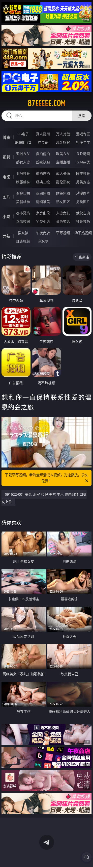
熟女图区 (63, 201)
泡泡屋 (43, 241)
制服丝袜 (23, 181)
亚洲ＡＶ (23, 153)
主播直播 (63, 162)
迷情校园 (23, 221)
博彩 (6, 137)
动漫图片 (83, 193)
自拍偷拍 (43, 153)
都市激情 (23, 213)
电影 (6, 177)
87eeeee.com (47, 103)
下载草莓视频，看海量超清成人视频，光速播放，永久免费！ (46, 477)
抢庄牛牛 (83, 142)
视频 (6, 157)
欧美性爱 (83, 173)
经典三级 (43, 181)
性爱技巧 (83, 221)
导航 (6, 236)
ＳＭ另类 (83, 162)
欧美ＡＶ (63, 153)
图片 (6, 197)
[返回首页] (87, 857)
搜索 (81, 115)
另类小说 (43, 221)
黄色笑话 (63, 221)
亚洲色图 (43, 193)
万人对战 (63, 134)
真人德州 (43, 134)
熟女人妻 (23, 162)
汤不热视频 (83, 232)
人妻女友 (63, 213)
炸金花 (43, 142)
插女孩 (23, 232)
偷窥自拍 (23, 193)
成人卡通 (63, 173)
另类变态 (83, 181)
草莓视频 (63, 232)
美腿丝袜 (23, 201)
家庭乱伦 (43, 213)
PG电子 (23, 134)
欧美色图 (63, 193)
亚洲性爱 (23, 173)
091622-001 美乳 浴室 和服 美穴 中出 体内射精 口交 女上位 (44, 498)
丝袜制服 (43, 162)
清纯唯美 (43, 201)
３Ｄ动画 (83, 153)
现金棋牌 (63, 142)
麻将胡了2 (23, 142)
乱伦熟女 (63, 181)
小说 (6, 216)
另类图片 (83, 201)
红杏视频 (23, 241)
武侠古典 (83, 213)
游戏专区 (83, 134)
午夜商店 (43, 232)
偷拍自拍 (43, 173)
